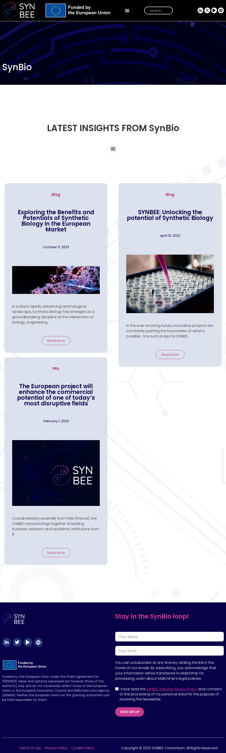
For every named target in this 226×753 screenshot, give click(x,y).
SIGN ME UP (129, 711)
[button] (127, 10)
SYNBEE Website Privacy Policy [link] (172, 689)
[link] (57, 10)
